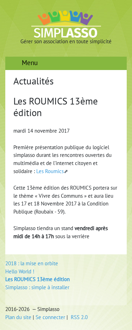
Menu (29, 62)
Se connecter (50, 317)
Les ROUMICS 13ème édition (37, 279)
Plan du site (18, 317)
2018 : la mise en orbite (31, 263)
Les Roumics (50, 171)
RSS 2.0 (78, 317)
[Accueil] (66, 23)
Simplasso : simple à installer (37, 287)
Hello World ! (19, 271)
